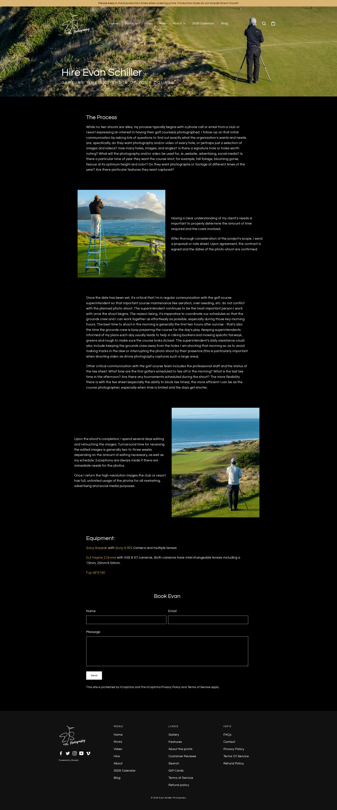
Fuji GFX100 (95, 572)
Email (172, 611)
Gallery (173, 734)
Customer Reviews (182, 756)
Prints (129, 23)
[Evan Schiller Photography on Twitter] (68, 753)
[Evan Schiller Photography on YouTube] (81, 753)
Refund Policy (233, 763)
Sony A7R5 (124, 548)
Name (91, 611)
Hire (163, 23)
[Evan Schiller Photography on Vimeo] (88, 753)
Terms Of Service (236, 756)
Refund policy (178, 785)
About (178, 23)
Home (113, 23)
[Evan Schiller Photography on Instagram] (74, 753)
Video (148, 23)
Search (173, 763)
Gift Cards (176, 770)
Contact (229, 742)
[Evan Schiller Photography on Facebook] (61, 753)
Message (93, 632)
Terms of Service (199, 687)
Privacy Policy (170, 687)
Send (94, 675)
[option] (168, 48)
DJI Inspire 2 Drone (101, 557)
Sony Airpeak (97, 548)
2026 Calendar (203, 23)
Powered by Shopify (69, 760)
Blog (224, 23)
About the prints (180, 749)
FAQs (227, 734)
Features (175, 742)
